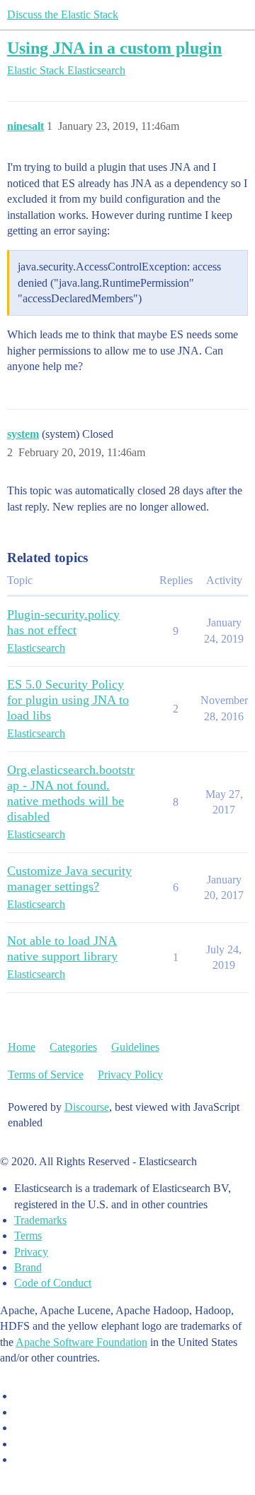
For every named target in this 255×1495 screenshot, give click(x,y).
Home (21, 1047)
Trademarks (40, 1220)
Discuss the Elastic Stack (62, 14)
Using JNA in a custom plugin (114, 47)
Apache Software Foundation (81, 1342)
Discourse (86, 1107)
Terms (28, 1235)
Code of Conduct (52, 1283)
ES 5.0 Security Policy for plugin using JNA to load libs (68, 699)
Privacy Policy (130, 1074)
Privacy (31, 1252)
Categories (73, 1047)
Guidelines (135, 1047)
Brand (28, 1267)
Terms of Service (46, 1074)
